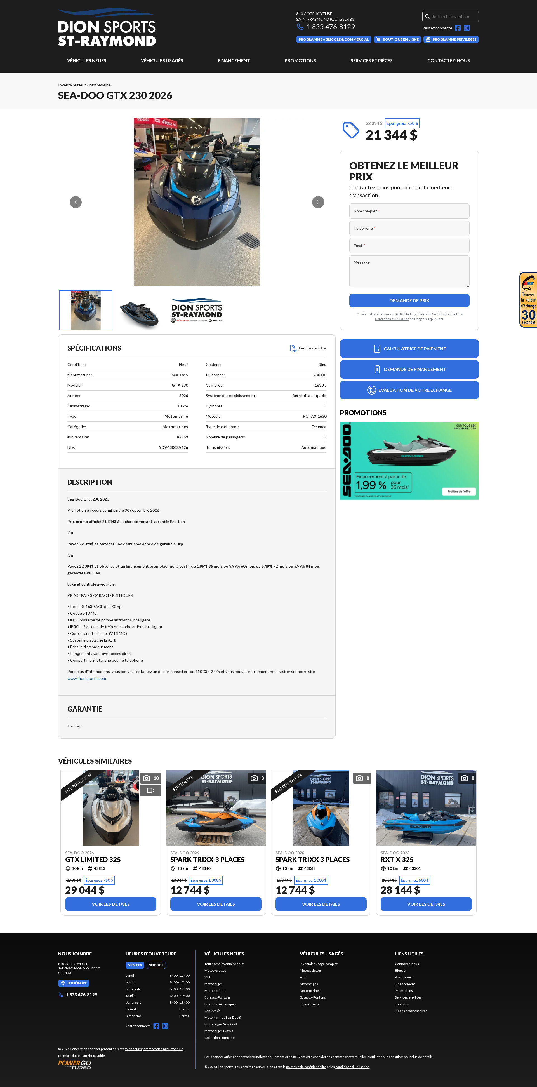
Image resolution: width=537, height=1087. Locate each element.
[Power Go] (121, 1064)
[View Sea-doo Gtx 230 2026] (85, 310)
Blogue (400, 970)
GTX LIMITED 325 (93, 859)
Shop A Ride (96, 1055)
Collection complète (219, 1038)
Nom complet (367, 210)
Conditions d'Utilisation (392, 319)
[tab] (135, 965)
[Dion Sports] (107, 27)
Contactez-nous (448, 60)
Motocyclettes (215, 970)
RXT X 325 (397, 859)
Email (360, 245)
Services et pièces (372, 60)
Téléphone (365, 228)
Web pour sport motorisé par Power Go (154, 1049)
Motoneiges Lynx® (218, 1031)
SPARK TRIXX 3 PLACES (207, 859)
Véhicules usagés (162, 60)
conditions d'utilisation (352, 1067)
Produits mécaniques (220, 1004)
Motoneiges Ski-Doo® (220, 1024)
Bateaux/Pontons (217, 997)
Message (362, 262)
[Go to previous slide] (76, 202)
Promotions (300, 60)
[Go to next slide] (318, 202)
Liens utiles (409, 953)
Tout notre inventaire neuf (224, 964)
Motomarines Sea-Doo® (222, 1017)
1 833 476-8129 (331, 26)
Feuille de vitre (312, 348)
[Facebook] (457, 28)
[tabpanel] (158, 995)
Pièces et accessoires (411, 1011)
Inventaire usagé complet (319, 964)
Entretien (402, 1004)
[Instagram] (466, 28)
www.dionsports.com (86, 678)
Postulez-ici (404, 977)
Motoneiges (213, 984)
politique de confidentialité (306, 1067)
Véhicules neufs (86, 60)
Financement (234, 60)
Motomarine (100, 85)
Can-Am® (212, 1011)
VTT (207, 977)
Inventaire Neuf (72, 85)
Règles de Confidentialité (435, 314)
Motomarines (214, 991)
